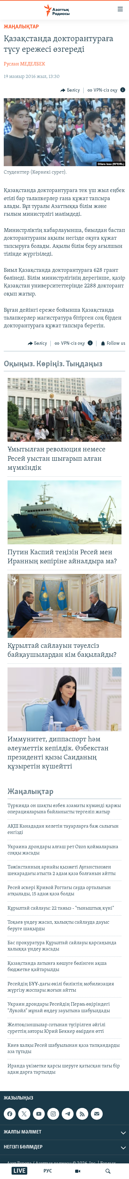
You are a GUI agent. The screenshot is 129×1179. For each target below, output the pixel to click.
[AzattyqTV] (77, 1171)
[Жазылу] (97, 1114)
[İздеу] (108, 1171)
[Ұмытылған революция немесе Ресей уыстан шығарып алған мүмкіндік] (64, 410)
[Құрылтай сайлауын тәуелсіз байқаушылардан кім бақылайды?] (64, 606)
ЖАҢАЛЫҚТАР (21, 27)
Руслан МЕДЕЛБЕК (24, 64)
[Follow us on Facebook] (10, 1114)
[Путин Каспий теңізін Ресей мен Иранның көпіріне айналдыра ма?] (64, 512)
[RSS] (82, 1114)
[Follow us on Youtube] (39, 1114)
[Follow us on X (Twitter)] (24, 1114)
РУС (48, 1171)
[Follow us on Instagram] (53, 1114)
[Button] (70, 90)
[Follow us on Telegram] (68, 1114)
